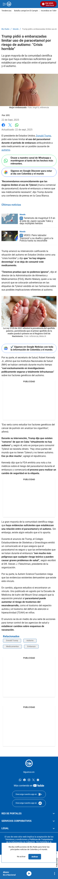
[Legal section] (53, 828)
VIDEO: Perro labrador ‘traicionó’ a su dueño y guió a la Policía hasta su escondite (36, 238)
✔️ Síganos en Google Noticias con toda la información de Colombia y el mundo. (32, 348)
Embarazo (31, 646)
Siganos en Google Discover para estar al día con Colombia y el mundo (31, 172)
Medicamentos (12, 646)
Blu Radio (5, 29)
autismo (5, 150)
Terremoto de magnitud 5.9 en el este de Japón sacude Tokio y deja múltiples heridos (37, 221)
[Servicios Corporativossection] (53, 821)
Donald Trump (43, 135)
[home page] (29, 763)
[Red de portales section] (53, 813)
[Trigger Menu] (4, 4)
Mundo (16, 29)
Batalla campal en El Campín (26, 11)
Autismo (29, 640)
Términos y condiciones (16, 839)
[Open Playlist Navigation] (54, 873)
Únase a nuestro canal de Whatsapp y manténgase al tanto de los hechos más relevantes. (32, 160)
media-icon (29, 873)
